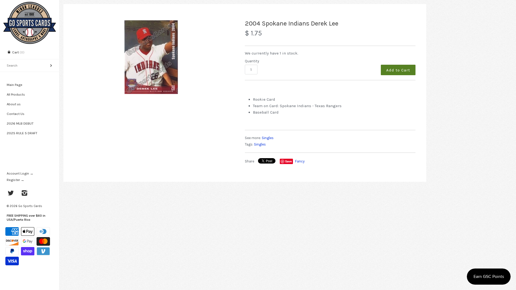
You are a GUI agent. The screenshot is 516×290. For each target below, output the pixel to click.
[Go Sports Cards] (29, 5)
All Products (16, 94)
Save (288, 161)
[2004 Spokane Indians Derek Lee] (151, 57)
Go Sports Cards (30, 206)
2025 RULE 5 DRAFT (22, 133)
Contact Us (15, 114)
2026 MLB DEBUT (20, 123)
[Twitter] (11, 193)
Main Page (14, 85)
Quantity (252, 61)
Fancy (299, 161)
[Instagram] (24, 193)
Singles (268, 138)
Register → (15, 180)
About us (14, 104)
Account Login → (20, 173)
